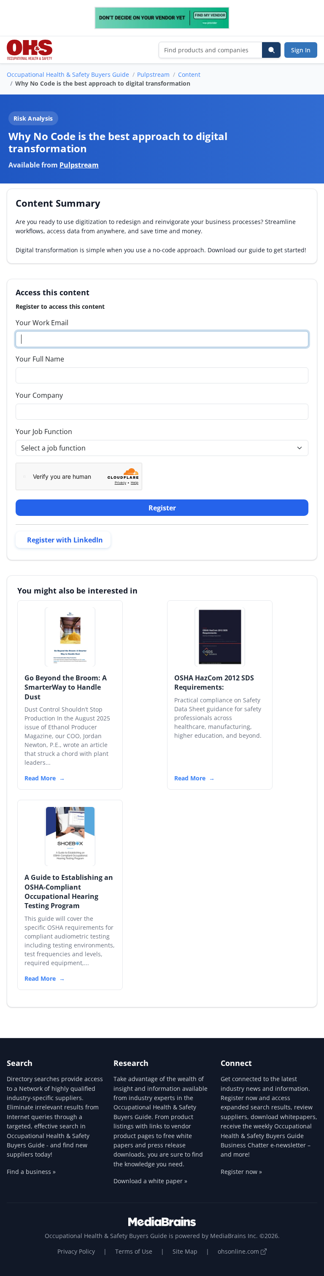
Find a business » (31, 1172)
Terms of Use (133, 1251)
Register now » (241, 1172)
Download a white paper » (150, 1181)
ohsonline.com (239, 1251)
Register (162, 508)
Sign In (300, 50)
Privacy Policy (76, 1251)
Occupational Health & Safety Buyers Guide (68, 74)
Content (189, 74)
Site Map (185, 1251)
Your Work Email (42, 322)
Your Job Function (44, 431)
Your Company (39, 395)
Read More (40, 778)
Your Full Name (40, 359)
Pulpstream (153, 74)
